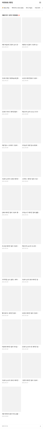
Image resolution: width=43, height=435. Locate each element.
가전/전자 (37, 8)
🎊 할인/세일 (5, 8)
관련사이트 (5, 426)
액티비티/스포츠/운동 (18, 8)
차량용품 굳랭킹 (7, 3)
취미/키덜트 (29, 8)
